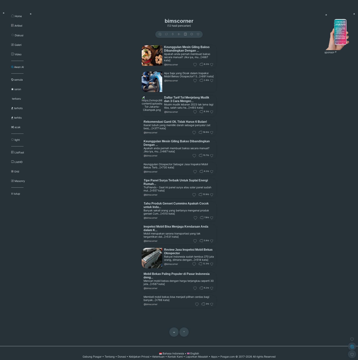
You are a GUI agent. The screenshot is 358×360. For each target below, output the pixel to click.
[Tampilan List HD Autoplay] (185, 34)
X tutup (15, 193)
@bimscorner (171, 64)
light (17, 139)
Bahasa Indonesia (173, 353)
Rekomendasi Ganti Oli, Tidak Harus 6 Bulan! (175, 121)
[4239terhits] (201, 171)
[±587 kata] (157, 284)
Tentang (110, 356)
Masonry (19, 181)
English (194, 353)
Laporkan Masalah (197, 356)
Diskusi (18, 35)
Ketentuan (158, 356)
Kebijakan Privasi (139, 356)
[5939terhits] (201, 240)
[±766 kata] (162, 300)
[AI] (352, 346)
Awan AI (18, 67)
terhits (17, 117)
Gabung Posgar (92, 356)
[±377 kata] (159, 128)
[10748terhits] (200, 155)
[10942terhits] (200, 194)
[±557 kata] (157, 190)
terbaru (16, 98)
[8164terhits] (201, 64)
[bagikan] (166, 34)
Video (17, 54)
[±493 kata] (196, 107)
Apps (214, 356)
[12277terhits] (200, 263)
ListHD (18, 162)
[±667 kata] (167, 151)
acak (17, 127)
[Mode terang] (191, 34)
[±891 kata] (206, 76)
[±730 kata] (167, 167)
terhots (18, 108)
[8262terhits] (201, 111)
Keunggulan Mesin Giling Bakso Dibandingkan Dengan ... (187, 48)
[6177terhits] (201, 287)
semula (18, 79)
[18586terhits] (200, 132)
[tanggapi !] (352, 339)
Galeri (17, 44)
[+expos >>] (160, 34)
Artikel (18, 25)
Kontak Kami (175, 356)
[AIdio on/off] (179, 34)
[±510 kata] (168, 213)
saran (17, 89)
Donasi (122, 356)
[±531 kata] (171, 236)
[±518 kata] (201, 259)
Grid (16, 171)
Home (18, 16)
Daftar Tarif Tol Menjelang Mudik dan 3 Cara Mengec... (186, 99)
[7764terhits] (201, 217)
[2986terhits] (203, 303)
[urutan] (172, 34)
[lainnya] (198, 34)
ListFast (19, 152)
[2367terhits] (201, 80)
